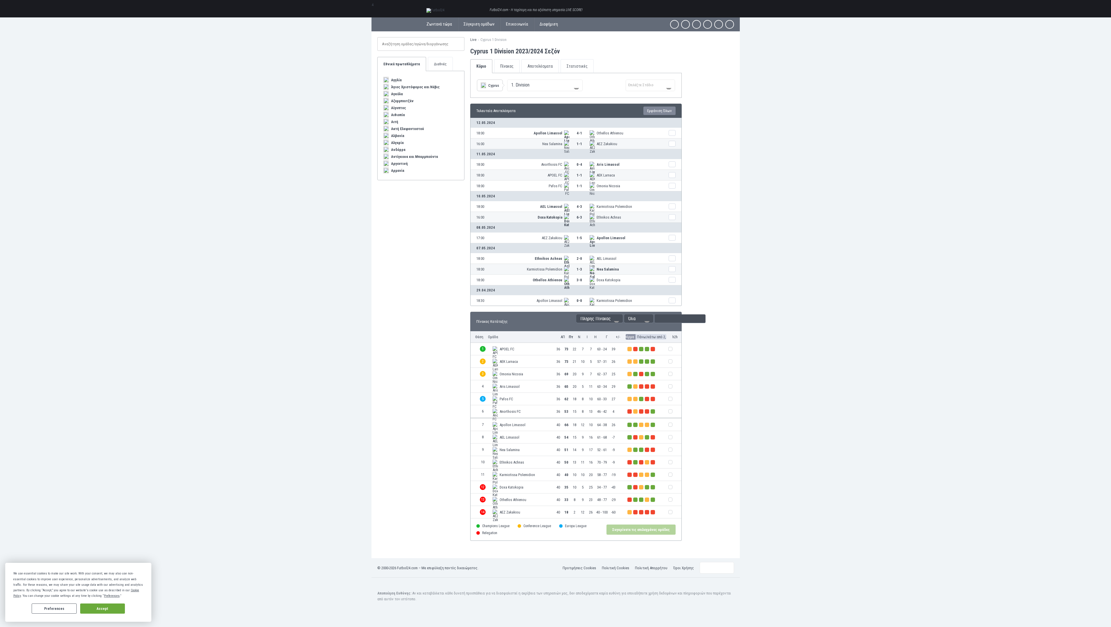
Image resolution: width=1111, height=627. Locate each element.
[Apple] (707, 24)
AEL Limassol (551, 206)
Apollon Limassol (548, 133)
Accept (102, 609)
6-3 (579, 217)
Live (473, 39)
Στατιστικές (577, 66)
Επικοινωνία (517, 24)
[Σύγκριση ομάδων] (672, 133)
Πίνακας (507, 66)
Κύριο (481, 66)
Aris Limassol (608, 164)
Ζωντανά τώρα (439, 24)
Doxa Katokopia (550, 217)
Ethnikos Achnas (609, 217)
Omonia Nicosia (608, 186)
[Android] (718, 24)
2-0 (579, 258)
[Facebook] (674, 24)
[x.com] (685, 24)
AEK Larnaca (606, 175)
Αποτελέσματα (540, 66)
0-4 (579, 164)
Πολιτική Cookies (615, 568)
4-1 (579, 133)
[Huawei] (729, 24)
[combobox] (545, 85)
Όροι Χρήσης (683, 568)
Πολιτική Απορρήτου (651, 568)
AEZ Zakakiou (607, 144)
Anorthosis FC (551, 164)
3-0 (579, 280)
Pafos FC (555, 186)
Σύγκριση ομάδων (479, 24)
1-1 (579, 144)
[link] (576, 133)
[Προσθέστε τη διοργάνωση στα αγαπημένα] (565, 51)
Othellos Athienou (610, 133)
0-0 (579, 300)
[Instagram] (696, 24)
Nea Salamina (552, 144)
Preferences (54, 609)
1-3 (579, 269)
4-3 (579, 206)
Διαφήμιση (549, 24)
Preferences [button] (112, 596)
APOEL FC (555, 175)
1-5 (579, 238)
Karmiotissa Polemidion (614, 206)
